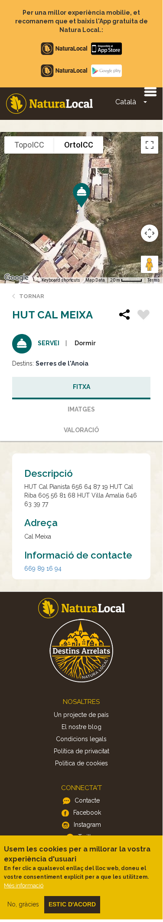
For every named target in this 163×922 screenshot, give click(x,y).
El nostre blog (81, 726)
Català (125, 102)
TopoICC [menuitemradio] (29, 144)
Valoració (81, 430)
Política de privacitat (81, 751)
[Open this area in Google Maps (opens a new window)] (16, 277)
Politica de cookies (81, 763)
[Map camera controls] (149, 233)
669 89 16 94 (43, 568)
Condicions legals (81, 739)
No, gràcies (23, 904)
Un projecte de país (81, 714)
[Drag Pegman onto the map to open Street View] (149, 264)
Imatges (81, 409)
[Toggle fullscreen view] (149, 145)
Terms (153, 280)
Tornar (31, 296)
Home (49, 103)
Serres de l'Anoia (62, 363)
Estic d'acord (72, 904)
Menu (149, 91)
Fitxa (81, 386)
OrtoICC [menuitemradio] (78, 144)
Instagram (87, 824)
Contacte (87, 800)
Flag (143, 316)
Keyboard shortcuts (61, 280)
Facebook (87, 812)
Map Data (95, 280)
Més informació (23, 885)
